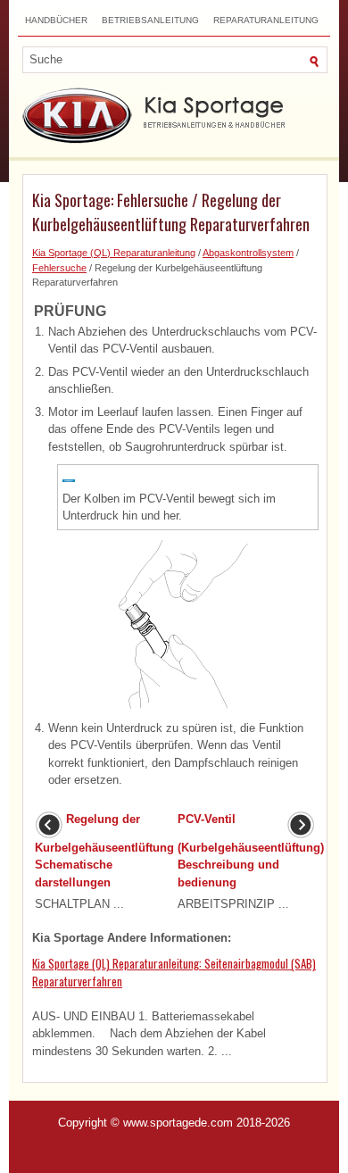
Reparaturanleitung (266, 20)
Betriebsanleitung (150, 20)
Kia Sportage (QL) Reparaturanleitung (113, 252)
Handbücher (56, 20)
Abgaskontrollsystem (248, 252)
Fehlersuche (59, 267)
